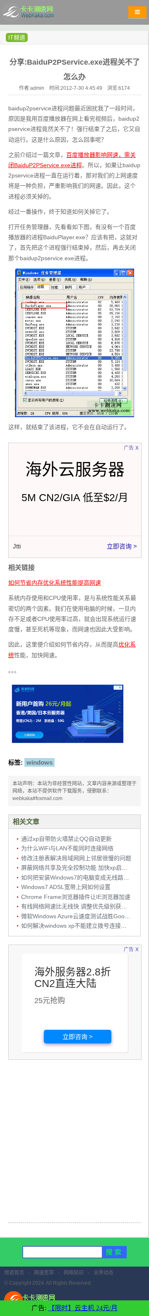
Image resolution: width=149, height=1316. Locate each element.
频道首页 (14, 1273)
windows (39, 762)
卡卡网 (37, 14)
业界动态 (103, 1273)
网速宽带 (44, 1273)
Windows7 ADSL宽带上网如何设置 (66, 887)
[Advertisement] (74, 1142)
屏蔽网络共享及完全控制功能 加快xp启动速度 (80, 867)
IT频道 (16, 37)
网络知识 (74, 1273)
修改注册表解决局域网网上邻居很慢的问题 (76, 858)
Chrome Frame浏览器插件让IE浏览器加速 (75, 897)
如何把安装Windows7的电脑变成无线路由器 (78, 877)
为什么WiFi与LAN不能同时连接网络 (67, 848)
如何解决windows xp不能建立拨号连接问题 (76, 925)
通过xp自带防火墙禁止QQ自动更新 (66, 838)
